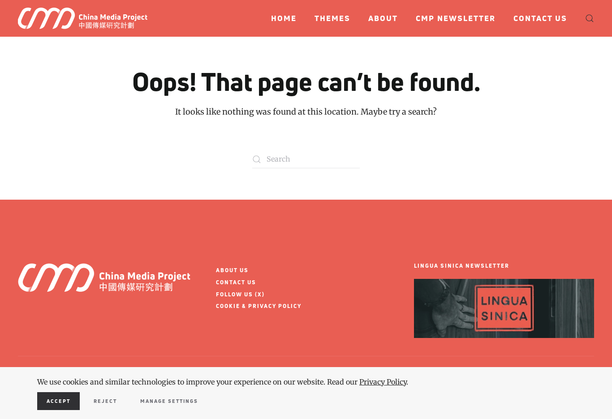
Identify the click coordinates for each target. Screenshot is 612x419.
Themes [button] (332, 18)
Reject (105, 401)
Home (284, 18)
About (383, 18)
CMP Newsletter (456, 18)
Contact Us (540, 18)
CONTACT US (236, 282)
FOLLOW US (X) (240, 294)
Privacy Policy (382, 381)
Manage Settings (169, 401)
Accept (58, 401)
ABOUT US (232, 270)
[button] (589, 18)
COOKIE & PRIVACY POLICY (259, 306)
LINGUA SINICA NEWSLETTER (461, 265)
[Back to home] (86, 18)
